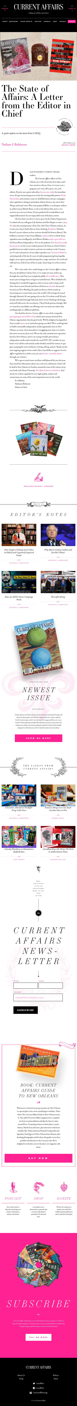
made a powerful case (57, 239)
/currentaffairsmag (40, 1392)
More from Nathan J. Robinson (38, 486)
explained (46, 235)
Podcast (13, 1198)
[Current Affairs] (38, 7)
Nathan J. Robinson (14, 144)
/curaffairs (40, 1383)
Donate (64, 1198)
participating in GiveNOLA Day (22, 316)
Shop (38, 1198)
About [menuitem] (5, 21)
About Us (21, 1375)
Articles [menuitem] (38, 21)
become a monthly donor (52, 353)
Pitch (56, 1378)
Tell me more (38, 1337)
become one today (47, 192)
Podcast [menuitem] (62, 21)
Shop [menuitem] (55, 21)
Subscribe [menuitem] (14, 21)
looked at (52, 229)
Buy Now (38, 1158)
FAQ (21, 1378)
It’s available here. (53, 276)
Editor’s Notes (68, 145)
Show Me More (38, 738)
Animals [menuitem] (47, 21)
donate (22, 323)
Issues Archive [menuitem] (26, 21)
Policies (56, 1375)
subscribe (52, 286)
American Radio (58, 252)
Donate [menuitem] (72, 21)
